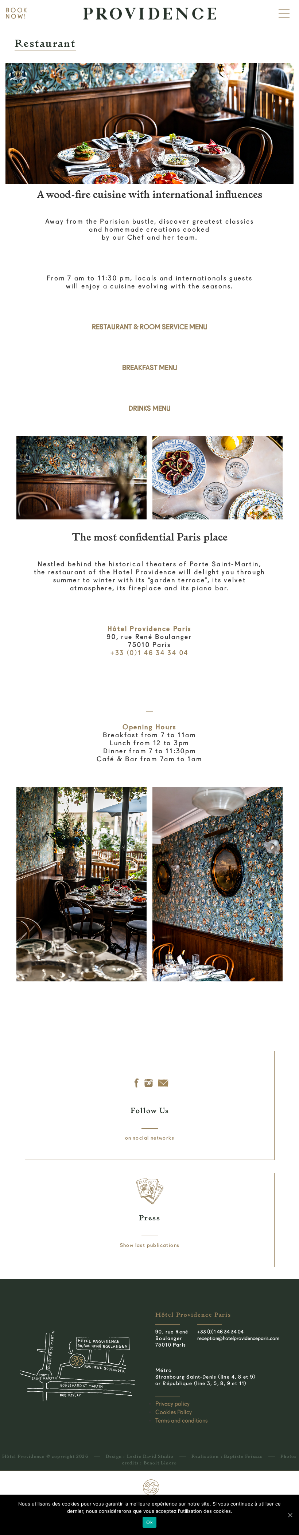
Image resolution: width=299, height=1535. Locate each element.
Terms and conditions (181, 1420)
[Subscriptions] (164, 1083)
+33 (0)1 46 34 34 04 (220, 1332)
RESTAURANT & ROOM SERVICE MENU (149, 327)
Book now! (16, 13)
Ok (149, 1522)
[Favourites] (149, 1083)
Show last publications (150, 1245)
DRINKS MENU (150, 408)
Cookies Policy (173, 1412)
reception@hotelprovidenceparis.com (238, 1338)
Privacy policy (172, 1403)
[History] (136, 1083)
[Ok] (290, 1515)
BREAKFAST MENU (149, 367)
